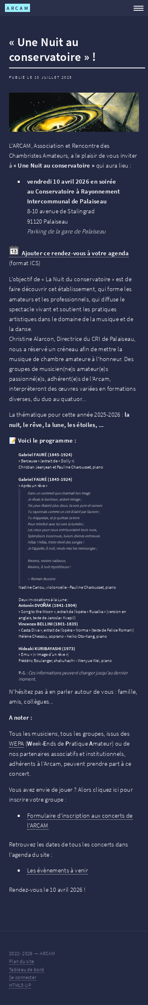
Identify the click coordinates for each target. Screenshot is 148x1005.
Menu (136, 8)
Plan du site (21, 961)
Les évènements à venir (57, 870)
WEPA (16, 743)
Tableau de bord (26, 969)
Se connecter (22, 977)
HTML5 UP (20, 985)
